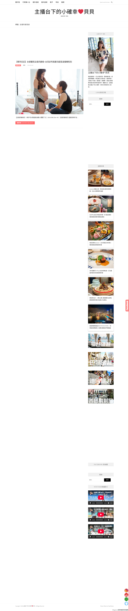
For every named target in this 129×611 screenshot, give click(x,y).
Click (127, 305)
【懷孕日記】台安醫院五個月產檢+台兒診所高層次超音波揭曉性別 (43, 62)
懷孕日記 (18, 65)
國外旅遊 (36, 2)
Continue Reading (27, 122)
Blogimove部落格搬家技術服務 (120, 610)
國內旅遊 (44, 2)
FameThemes (111, 606)
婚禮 (62, 2)
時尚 (57, 2)
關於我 (17, 2)
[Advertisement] (49, 46)
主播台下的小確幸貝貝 (64, 12)
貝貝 (24, 65)
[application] (101, 497)
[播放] (90, 503)
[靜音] (108, 503)
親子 (51, 2)
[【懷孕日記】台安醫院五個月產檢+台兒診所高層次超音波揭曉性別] (49, 91)
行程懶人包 (26, 2)
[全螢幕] (111, 503)
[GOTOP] (126, 603)
